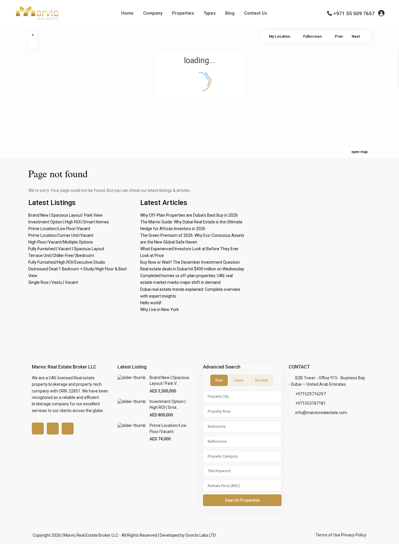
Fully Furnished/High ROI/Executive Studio (66, 262)
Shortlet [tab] (261, 380)
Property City (218, 396)
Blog (230, 13)
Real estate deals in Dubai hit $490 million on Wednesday (192, 269)
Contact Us (255, 13)
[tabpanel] (242, 449)
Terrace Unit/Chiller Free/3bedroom (61, 255)
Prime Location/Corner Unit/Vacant (60, 235)
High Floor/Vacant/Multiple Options (60, 242)
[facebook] (38, 428)
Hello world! (150, 302)
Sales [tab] (239, 380)
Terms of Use (327, 535)
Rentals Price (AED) (224, 486)
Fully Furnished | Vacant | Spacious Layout (66, 248)
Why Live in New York (159, 309)
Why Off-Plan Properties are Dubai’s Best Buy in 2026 (189, 215)
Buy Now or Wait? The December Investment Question (190, 262)
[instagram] (68, 428)
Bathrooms (217, 441)
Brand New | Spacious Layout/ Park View (65, 215)
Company (152, 13)
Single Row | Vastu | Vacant (53, 282)
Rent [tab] (219, 380)
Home (127, 13)
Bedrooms (216, 426)
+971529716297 (310, 394)
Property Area (219, 411)
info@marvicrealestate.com (321, 412)
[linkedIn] (53, 428)
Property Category (223, 456)
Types (210, 13)
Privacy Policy (353, 535)
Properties (183, 13)
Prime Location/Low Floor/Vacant (59, 228)
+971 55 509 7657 (354, 13)
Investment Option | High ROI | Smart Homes (68, 222)
